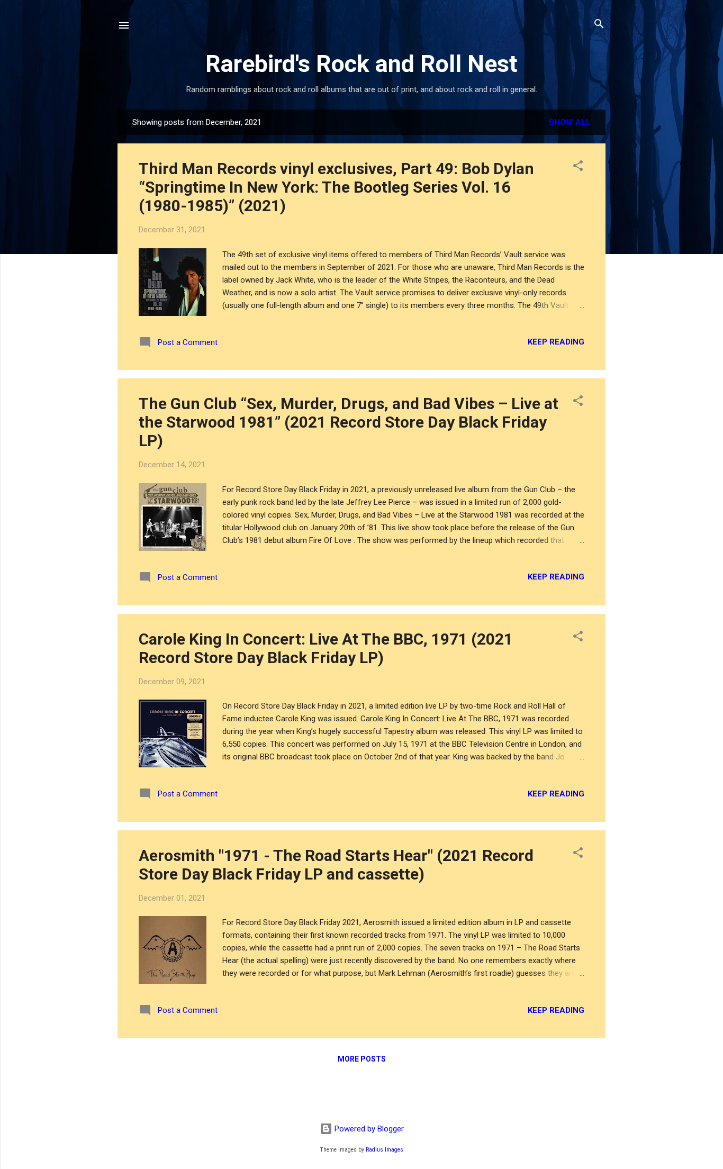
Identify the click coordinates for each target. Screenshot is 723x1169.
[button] (578, 166)
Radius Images (384, 1149)
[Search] (599, 25)
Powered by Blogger (368, 1129)
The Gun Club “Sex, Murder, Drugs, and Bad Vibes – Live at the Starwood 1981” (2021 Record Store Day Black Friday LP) (348, 422)
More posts (362, 1059)
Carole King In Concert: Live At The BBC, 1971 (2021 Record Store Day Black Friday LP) (326, 648)
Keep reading (556, 342)
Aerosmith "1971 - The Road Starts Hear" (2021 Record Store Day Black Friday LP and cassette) (336, 864)
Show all (570, 122)
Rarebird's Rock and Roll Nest (361, 64)
